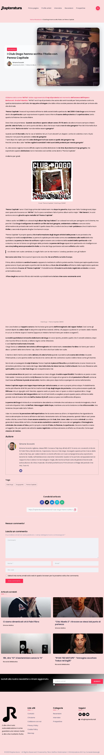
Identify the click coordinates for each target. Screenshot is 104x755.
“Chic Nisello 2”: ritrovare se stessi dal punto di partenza (78, 623)
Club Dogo (9, 484)
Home (32, 19)
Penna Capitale (31, 484)
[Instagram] (84, 714)
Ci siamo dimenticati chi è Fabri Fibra (21, 621)
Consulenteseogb (93, 752)
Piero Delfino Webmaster (57, 752)
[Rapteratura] (11, 8)
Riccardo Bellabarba (10, 662)
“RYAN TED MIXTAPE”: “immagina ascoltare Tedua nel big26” (75, 659)
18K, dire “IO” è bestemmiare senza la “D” (23, 658)
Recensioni (38, 19)
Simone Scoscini (18, 63)
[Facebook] (80, 714)
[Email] (20, 470)
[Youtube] (87, 714)
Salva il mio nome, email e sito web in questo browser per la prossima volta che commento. (43, 576)
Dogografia (19, 484)
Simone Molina (8, 625)
